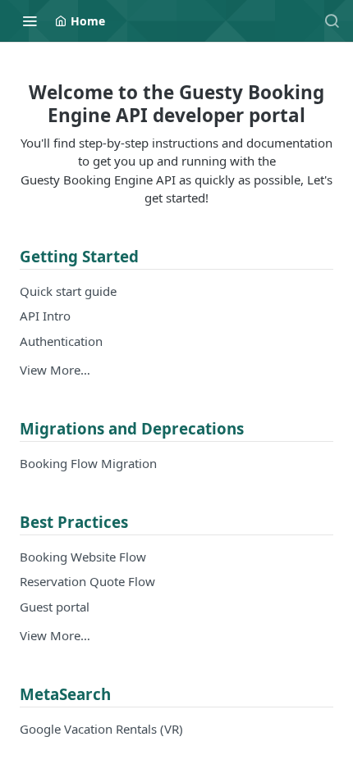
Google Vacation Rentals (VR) (101, 729)
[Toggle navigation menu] (29, 20)
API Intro (45, 315)
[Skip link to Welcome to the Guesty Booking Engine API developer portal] (9, 104)
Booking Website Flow (83, 556)
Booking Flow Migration (88, 463)
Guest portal (54, 606)
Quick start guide (68, 291)
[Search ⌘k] (332, 20)
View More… (55, 370)
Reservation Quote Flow (87, 581)
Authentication (61, 341)
